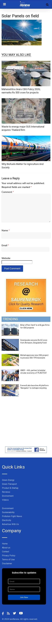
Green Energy (8, 480)
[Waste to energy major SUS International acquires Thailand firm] (26, 100)
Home (5, 543)
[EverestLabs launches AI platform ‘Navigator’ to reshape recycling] (10, 386)
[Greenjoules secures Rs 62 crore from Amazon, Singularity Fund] (10, 340)
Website (6, 258)
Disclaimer (7, 563)
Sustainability (8, 512)
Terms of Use (8, 559)
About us (6, 547)
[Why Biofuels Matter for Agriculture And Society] (26, 137)
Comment (8, 192)
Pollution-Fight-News (12, 516)
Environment (7, 496)
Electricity (6, 520)
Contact (5, 551)
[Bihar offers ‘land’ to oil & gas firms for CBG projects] (10, 325)
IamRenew (14, 619)
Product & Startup (10, 488)
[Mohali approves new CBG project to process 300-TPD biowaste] (10, 355)
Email (5, 245)
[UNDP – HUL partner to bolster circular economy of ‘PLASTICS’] (10, 371)
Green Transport (9, 484)
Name (6, 230)
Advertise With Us (10, 524)
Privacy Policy (8, 555)
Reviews (6, 492)
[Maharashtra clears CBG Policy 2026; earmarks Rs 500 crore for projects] (26, 62)
